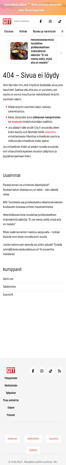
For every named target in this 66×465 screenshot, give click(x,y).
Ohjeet (11, 407)
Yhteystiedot (10, 378)
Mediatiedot (11, 385)
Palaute (11, 415)
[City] (11, 370)
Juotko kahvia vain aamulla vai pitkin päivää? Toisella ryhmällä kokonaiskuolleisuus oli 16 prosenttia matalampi (32, 249)
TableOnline (9, 286)
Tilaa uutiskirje (11, 400)
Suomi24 (8, 294)
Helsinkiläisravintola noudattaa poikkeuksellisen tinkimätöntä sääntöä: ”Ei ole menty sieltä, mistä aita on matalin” (32, 219)
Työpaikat (11, 393)
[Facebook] (40, 21)
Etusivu (9, 31)
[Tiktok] (59, 21)
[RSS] (59, 371)
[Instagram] (50, 21)
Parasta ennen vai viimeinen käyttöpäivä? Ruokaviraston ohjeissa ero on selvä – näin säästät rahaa (30, 190)
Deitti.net (8, 279)
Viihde (23, 31)
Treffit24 (33, 450)
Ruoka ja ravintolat (44, 31)
